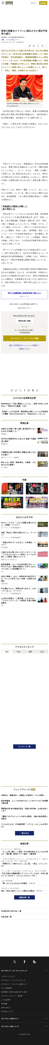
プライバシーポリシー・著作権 (11, 996)
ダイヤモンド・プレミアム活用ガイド (14, 984)
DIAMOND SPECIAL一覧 (11, 911)
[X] (14, 962)
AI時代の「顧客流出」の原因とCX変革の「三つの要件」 (23, 795)
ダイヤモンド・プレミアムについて (13, 980)
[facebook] (24, 962)
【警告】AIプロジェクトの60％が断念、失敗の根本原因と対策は (24, 817)
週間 (30, 651)
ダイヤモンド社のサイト (10, 1018)
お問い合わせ (5, 1007)
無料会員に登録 (24, 320)
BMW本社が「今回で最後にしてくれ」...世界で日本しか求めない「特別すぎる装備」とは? (24, 404)
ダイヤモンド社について (10, 1026)
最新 (7, 651)
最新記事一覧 (24, 897)
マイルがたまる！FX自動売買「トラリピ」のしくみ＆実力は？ (24, 825)
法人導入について (7, 1011)
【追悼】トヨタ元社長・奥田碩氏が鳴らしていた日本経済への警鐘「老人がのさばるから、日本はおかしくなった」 (24, 412)
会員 (42, 651)
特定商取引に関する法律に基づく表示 (14, 992)
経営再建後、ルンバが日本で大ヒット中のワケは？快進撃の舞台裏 (24, 801)
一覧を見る (24, 833)
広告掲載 (4, 1003)
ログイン (34, 3)
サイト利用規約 (6, 988)
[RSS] (34, 962)
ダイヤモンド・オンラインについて (14, 970)
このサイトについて (8, 976)
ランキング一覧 (24, 746)
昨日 (19, 651)
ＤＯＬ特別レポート (13, 39)
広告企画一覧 (6, 916)
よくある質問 (5, 1000)
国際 (2, 39)
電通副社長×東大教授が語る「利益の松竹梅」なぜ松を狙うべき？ (24, 809)
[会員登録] (43, 3)
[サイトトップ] (9, 2)
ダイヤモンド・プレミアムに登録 (25, 338)
